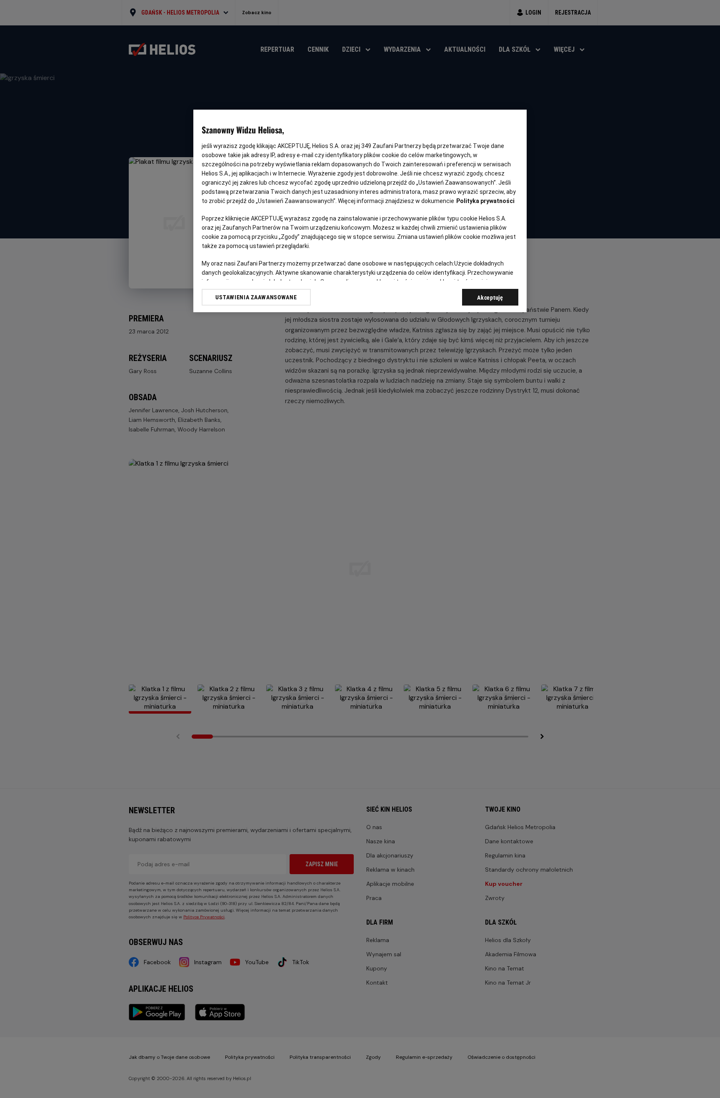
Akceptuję (490, 297)
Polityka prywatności (485, 201)
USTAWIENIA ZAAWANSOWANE (256, 297)
